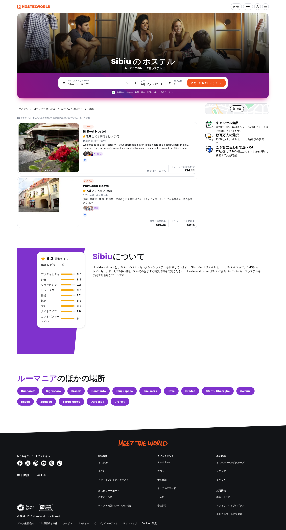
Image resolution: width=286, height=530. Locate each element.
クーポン (67, 523)
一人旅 (160, 496)
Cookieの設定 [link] (149, 523)
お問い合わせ (105, 496)
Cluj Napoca (124, 391)
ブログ (160, 471)
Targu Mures (71, 401)
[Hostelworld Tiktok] (59, 463)
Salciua (245, 391)
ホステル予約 (223, 496)
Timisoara (150, 391)
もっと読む (85, 118)
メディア (221, 471)
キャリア (221, 479)
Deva (171, 391)
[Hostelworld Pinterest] (51, 463)
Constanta (98, 391)
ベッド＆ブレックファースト (113, 479)
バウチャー (83, 523)
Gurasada (97, 401)
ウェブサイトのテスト (106, 523)
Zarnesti (46, 401)
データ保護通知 (25, 523)
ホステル (88, 126)
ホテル (101, 471)
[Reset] (127, 83)
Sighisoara (53, 391)
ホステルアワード (166, 488)
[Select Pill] (257, 6)
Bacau (25, 401)
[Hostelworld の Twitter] (27, 463)
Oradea (190, 391)
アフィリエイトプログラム (230, 505)
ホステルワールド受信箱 (229, 514)
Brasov (76, 391)
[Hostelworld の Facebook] (20, 463)
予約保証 (162, 479)
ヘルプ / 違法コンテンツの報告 (114, 505)
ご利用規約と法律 (48, 523)
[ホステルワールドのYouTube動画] (43, 463)
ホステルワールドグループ (230, 462)
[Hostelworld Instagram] (35, 463)
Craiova (120, 401)
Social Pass (163, 462)
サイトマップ (130, 523)
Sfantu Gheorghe (218, 391)
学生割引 (162, 505)
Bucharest (28, 391)
